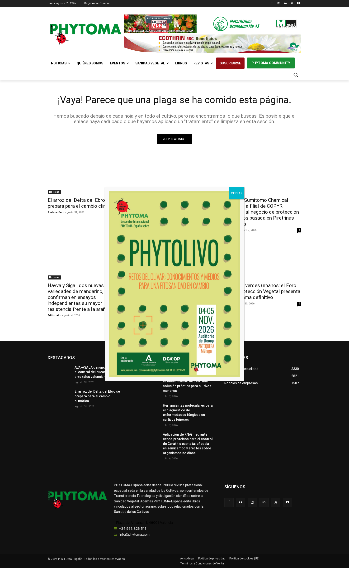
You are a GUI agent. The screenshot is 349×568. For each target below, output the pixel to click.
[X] (292, 3)
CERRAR (236, 193)
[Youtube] (298, 3)
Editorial (53, 315)
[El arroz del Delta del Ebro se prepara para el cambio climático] (86, 175)
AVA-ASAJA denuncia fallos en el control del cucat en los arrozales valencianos (98, 372)
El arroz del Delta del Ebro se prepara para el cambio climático (83, 203)
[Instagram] (279, 3)
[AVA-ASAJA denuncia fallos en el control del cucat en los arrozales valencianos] (174, 175)
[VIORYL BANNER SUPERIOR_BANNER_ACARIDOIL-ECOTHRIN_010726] (212, 43)
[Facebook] (272, 3)
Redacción (55, 212)
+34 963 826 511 (132, 528)
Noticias (54, 192)
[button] (295, 74)
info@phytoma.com (134, 534)
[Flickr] (240, 502)
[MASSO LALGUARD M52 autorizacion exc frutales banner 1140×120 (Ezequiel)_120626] (212, 23)
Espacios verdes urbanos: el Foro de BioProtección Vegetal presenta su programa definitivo (262, 291)
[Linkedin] (285, 3)
